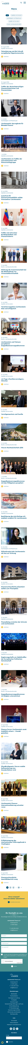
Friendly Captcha (19, 962)
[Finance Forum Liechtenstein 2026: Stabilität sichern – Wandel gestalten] (14, 713)
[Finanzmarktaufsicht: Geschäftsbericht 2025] (14, 862)
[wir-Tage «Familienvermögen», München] (14, 363)
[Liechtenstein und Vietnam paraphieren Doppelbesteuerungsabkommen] (14, 326)
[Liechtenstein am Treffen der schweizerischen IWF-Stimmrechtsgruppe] (14, 143)
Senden (15, 966)
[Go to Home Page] (5, 2)
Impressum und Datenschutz (14, 1024)
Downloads (14, 1020)
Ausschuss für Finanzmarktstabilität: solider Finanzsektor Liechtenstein (12, 197)
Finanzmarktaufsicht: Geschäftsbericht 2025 (9, 878)
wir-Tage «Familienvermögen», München (12, 380)
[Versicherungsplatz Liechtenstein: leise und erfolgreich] (14, 291)
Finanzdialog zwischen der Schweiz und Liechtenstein (14, 623)
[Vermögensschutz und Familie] (14, 398)
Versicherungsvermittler (14, 1010)
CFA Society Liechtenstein (14, 1012)
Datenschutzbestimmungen (15, 954)
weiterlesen (6, 56)
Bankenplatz (14, 993)
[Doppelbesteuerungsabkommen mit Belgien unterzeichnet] (14, 678)
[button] (2, 1042)
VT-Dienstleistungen (14, 1008)
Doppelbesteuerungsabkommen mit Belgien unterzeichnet (13, 695)
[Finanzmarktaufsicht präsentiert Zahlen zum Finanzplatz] (14, 571)
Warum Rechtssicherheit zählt (12, 448)
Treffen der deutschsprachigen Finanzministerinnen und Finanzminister (12, 88)
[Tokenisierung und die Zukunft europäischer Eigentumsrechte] (14, 35)
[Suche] (21, 3)
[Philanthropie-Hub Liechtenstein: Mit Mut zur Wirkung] (14, 536)
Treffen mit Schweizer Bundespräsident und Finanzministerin (9, 234)
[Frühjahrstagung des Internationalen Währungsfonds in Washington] (14, 825)
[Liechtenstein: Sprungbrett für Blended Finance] (14, 108)
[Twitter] (17, 1029)
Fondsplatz (14, 1000)
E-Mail (7, 1035)
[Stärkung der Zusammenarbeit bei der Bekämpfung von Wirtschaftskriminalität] (14, 254)
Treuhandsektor (14, 995)
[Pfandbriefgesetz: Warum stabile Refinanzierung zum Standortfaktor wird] (14, 751)
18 (18, 887)
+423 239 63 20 (14, 928)
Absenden (11, 1041)
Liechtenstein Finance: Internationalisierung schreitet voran (12, 805)
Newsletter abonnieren (15, 902)
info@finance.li (14, 930)
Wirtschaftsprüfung (14, 1006)
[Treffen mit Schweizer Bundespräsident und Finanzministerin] (14, 217)
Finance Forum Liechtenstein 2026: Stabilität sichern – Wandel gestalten (14, 731)
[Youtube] (14, 1029)
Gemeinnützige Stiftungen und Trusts (14, 1004)
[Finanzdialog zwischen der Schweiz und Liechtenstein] (14, 606)
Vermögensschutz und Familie (12, 414)
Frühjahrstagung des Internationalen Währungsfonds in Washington (13, 842)
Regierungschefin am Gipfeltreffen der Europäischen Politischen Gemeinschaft (13, 659)
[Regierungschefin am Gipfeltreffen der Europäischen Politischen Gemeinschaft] (14, 641)
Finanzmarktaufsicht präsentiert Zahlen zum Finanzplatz (13, 587)
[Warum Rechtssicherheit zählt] (14, 432)
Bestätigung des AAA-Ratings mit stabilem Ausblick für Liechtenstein (14, 517)
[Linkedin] (11, 1029)
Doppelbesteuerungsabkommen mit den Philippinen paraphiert (13, 482)
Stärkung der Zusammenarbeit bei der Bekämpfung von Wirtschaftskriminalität (13, 271)
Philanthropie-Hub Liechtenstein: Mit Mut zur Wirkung (13, 552)
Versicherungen (14, 1002)
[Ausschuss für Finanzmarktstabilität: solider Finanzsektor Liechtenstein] (14, 180)
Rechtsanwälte (14, 1014)
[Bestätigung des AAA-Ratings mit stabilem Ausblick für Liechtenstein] (14, 500)
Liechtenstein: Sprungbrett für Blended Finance (12, 124)
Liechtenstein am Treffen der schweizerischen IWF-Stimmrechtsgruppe (11, 160)
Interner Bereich (14, 1022)
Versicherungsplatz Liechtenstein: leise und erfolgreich (13, 308)
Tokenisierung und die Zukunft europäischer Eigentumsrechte (12, 52)
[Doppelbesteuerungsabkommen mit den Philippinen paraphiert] (14, 465)
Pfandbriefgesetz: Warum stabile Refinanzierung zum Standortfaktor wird (13, 768)
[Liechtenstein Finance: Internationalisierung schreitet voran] (14, 787)
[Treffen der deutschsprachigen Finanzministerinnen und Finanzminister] (14, 71)
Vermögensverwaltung (14, 997)
